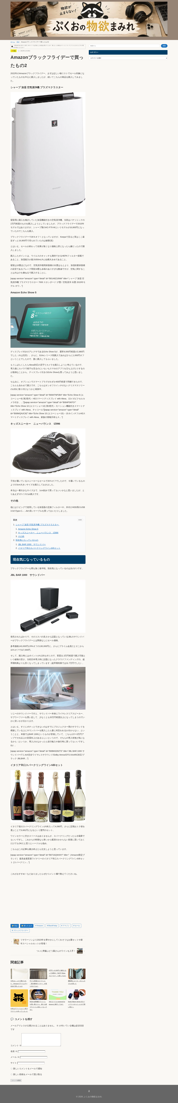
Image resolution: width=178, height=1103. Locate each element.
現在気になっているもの (27, 540)
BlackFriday (52, 926)
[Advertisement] (48, 899)
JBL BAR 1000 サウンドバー (32, 544)
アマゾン (66, 926)
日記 (18, 42)
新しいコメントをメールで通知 (27, 1068)
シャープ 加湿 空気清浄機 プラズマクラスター (37, 524)
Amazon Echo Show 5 (28, 529)
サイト (14, 1063)
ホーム (13, 42)
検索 (164, 46)
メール (15, 1057)
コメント (16, 1045)
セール (77, 926)
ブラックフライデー (20, 930)
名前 (14, 1051)
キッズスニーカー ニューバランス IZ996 (38, 533)
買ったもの (28, 926)
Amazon (40, 926)
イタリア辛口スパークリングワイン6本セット (39, 548)
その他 (21, 536)
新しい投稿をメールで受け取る (27, 1074)
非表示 (80, 520)
